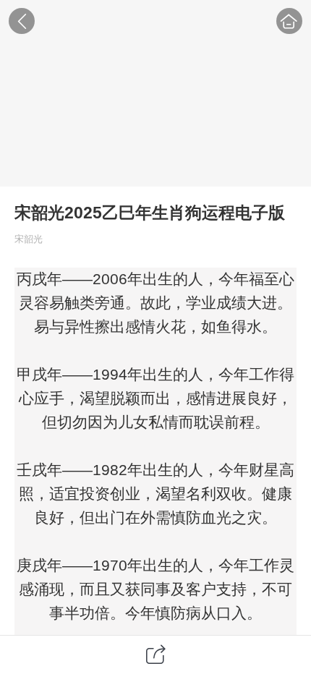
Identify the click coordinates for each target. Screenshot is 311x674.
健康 (277, 493)
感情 (140, 326)
